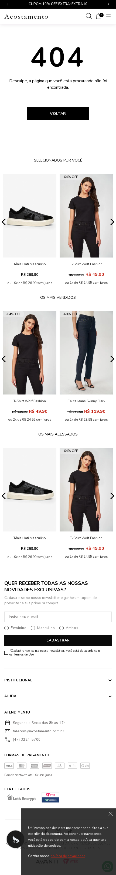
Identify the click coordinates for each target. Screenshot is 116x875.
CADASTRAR (58, 640)
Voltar (58, 113)
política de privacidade (67, 856)
